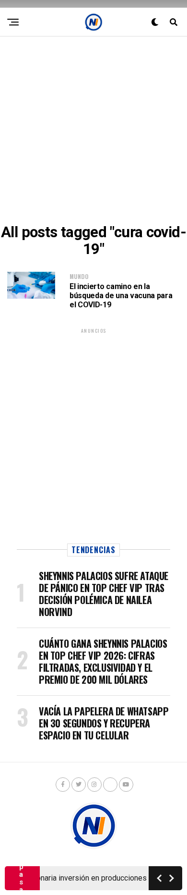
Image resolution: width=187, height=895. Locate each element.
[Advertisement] (93, 130)
